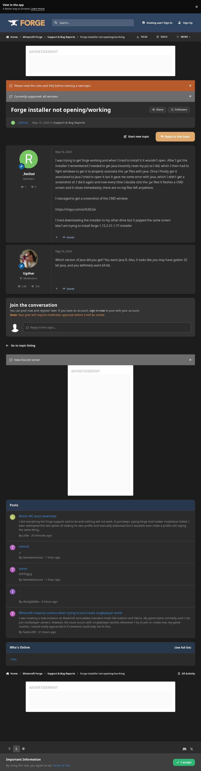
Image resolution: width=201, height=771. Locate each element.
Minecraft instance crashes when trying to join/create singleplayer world (70, 613)
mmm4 (24, 547)
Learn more (7, 7)
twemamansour (33, 557)
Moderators (30, 278)
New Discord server (27, 360)
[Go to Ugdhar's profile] (28, 258)
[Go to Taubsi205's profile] (12, 614)
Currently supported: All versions (36, 96)
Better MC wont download (37, 516)
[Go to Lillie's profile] (12, 517)
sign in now (97, 310)
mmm (23, 569)
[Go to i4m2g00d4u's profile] (12, 591)
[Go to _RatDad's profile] (13, 123)
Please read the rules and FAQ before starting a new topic (52, 86)
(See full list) (183, 647)
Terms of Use (61, 765)
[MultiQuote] (56, 237)
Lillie (26, 535)
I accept (186, 762)
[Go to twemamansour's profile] (12, 547)
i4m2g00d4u (31, 601)
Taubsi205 (29, 632)
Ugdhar (28, 273)
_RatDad (22, 122)
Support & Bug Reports (69, 122)
